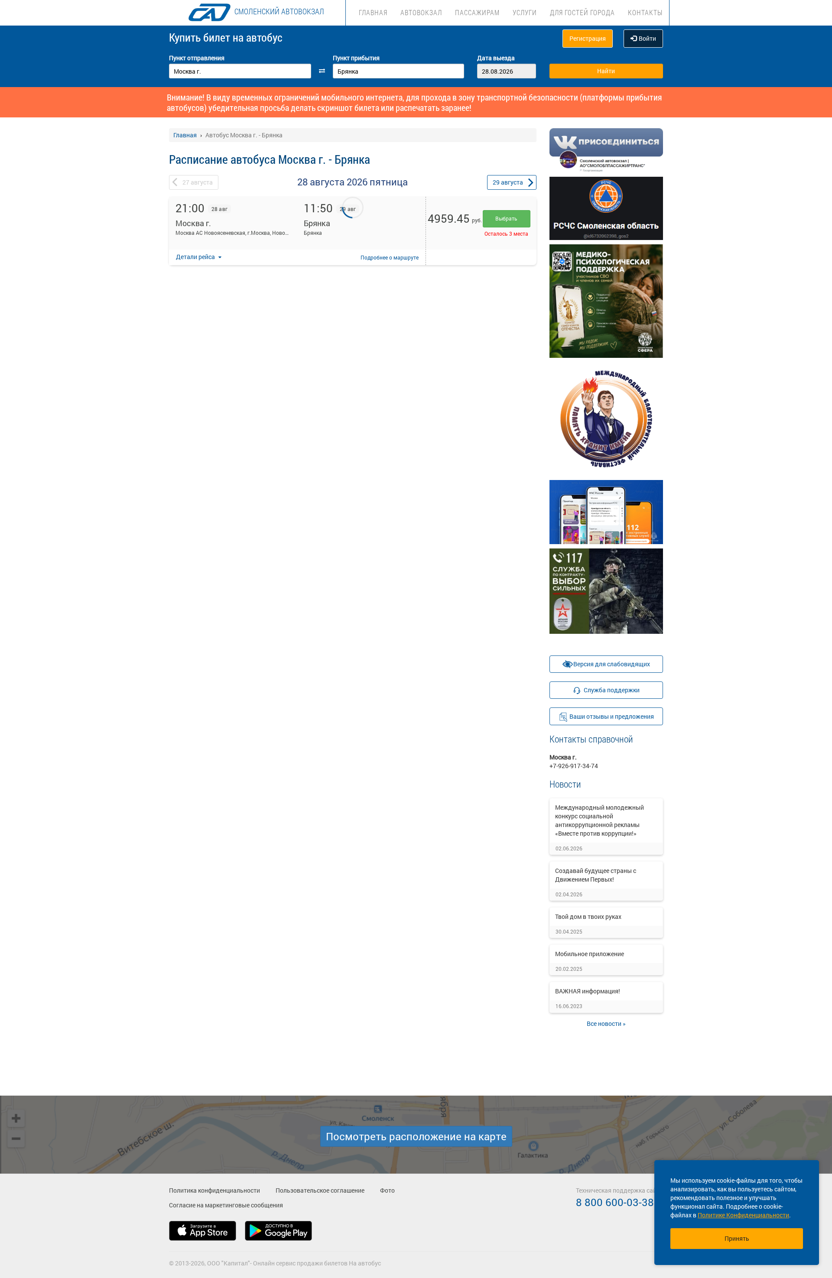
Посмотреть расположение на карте (416, 1136)
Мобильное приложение (589, 954)
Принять (737, 1238)
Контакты (645, 12)
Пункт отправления (196, 58)
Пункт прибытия (356, 58)
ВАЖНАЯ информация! (587, 991)
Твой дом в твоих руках (588, 916)
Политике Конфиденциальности (743, 1215)
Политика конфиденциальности (214, 1190)
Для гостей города (582, 12)
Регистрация (587, 38)
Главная (373, 12)
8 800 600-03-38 (615, 1202)
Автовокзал (421, 12)
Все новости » (606, 1023)
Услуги (525, 12)
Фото (387, 1190)
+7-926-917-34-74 (573, 766)
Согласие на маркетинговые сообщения (226, 1205)
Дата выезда (496, 58)
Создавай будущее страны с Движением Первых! (595, 874)
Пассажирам (477, 12)
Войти (647, 38)
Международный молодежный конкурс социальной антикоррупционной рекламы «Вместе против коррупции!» (599, 820)
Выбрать (506, 218)
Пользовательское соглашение (320, 1190)
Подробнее (390, 257)
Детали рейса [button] (196, 257)
